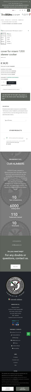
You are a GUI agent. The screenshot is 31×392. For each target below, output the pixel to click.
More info (15, 266)
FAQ (16, 365)
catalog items (15, 208)
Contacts (15, 362)
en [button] (14, 10)
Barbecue (21, 19)
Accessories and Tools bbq (9, 21)
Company (15, 357)
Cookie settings (16, 345)
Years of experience (15, 200)
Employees (15, 225)
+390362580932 (16, 241)
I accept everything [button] (22, 389)
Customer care (15, 359)
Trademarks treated (15, 217)
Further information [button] (18, 375)
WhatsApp (16, 337)
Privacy (16, 343)
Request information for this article (11, 89)
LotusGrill (21, 141)
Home (2, 19)
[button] (27, 374)
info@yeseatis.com (17, 245)
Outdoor (14, 19)
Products (8, 19)
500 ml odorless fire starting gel (12, 142)
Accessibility (16, 348)
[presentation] (2, 31)
